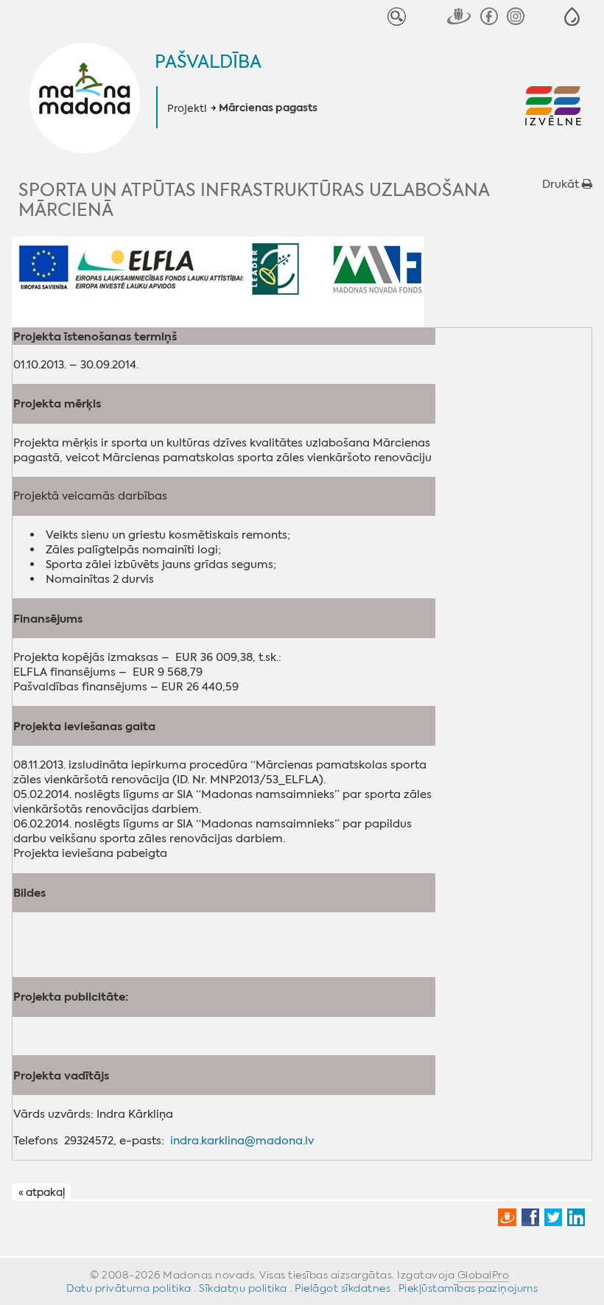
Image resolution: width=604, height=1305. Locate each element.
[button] (572, 17)
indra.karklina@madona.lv (242, 1140)
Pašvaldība (208, 62)
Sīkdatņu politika (243, 1288)
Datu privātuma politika (129, 1288)
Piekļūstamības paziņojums (468, 1288)
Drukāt (562, 184)
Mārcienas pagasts (268, 108)
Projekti (186, 108)
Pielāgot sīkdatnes (342, 1288)
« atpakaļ (41, 1192)
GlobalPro (483, 1274)
